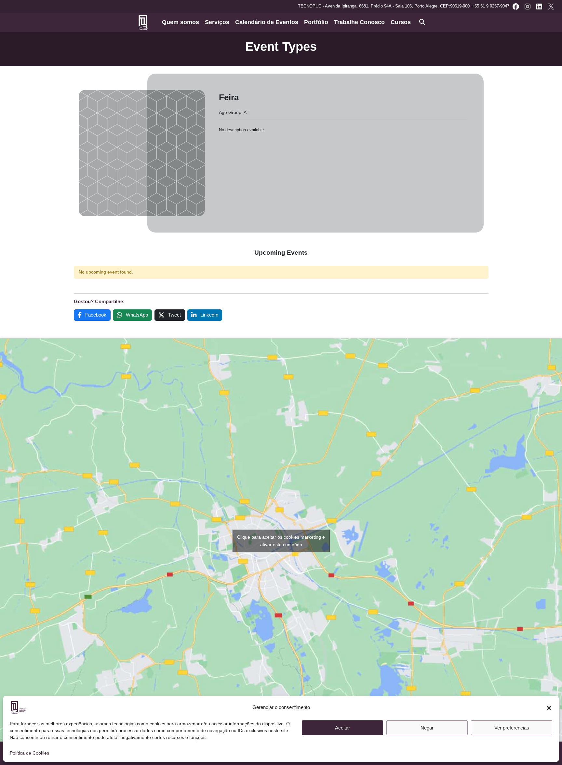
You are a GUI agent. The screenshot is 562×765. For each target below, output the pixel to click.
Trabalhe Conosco (359, 22)
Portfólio (316, 22)
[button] (549, 707)
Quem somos (180, 22)
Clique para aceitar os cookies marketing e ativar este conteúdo (281, 540)
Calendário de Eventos (266, 22)
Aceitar (342, 727)
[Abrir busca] (422, 22)
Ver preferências (511, 727)
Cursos (401, 22)
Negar (427, 727)
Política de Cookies (29, 753)
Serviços (217, 22)
